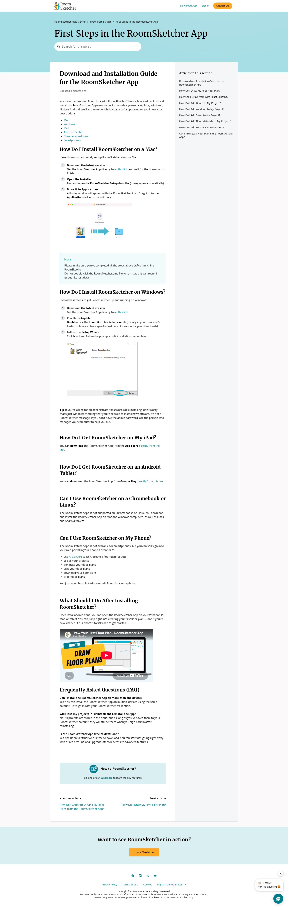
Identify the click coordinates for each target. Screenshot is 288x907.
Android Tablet (73, 132)
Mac (66, 120)
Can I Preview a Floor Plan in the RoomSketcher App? (206, 135)
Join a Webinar (144, 852)
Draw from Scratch (101, 21)
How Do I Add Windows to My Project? (201, 109)
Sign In (205, 5)
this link (123, 169)
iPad (66, 128)
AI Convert (75, 557)
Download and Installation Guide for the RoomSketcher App (201, 82)
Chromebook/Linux (76, 136)
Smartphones (72, 140)
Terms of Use (130, 884)
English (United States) (170, 884)
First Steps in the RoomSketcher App (137, 21)
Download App (188, 5)
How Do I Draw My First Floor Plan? (144, 805)
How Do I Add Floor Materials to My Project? (205, 121)
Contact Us (222, 5)
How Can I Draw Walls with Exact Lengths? (203, 96)
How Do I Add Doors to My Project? (200, 103)
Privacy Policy (109, 884)
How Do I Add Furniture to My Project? (201, 127)
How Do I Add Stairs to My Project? (199, 115)
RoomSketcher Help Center (70, 21)
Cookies (147, 884)
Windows (69, 124)
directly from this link (150, 481)
